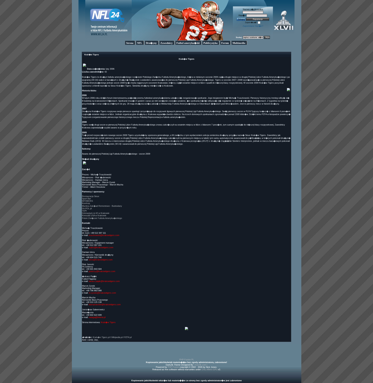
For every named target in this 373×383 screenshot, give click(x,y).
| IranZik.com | (200, 365)
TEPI (84, 211)
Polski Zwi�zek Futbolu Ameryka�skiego (102, 218)
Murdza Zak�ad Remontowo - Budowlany (102, 206)
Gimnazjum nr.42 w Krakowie (95, 213)
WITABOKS (87, 201)
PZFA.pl (128, 337)
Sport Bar (86, 198)
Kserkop (86, 203)
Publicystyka (210, 42)
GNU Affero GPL (209, 369)
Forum (225, 42)
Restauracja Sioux (90, 196)
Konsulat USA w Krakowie (94, 215)
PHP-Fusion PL (186, 359)
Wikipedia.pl (116, 337)
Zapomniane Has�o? (253, 26)
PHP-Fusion (173, 367)
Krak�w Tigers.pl (101, 337)
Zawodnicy (166, 42)
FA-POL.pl (87, 208)
